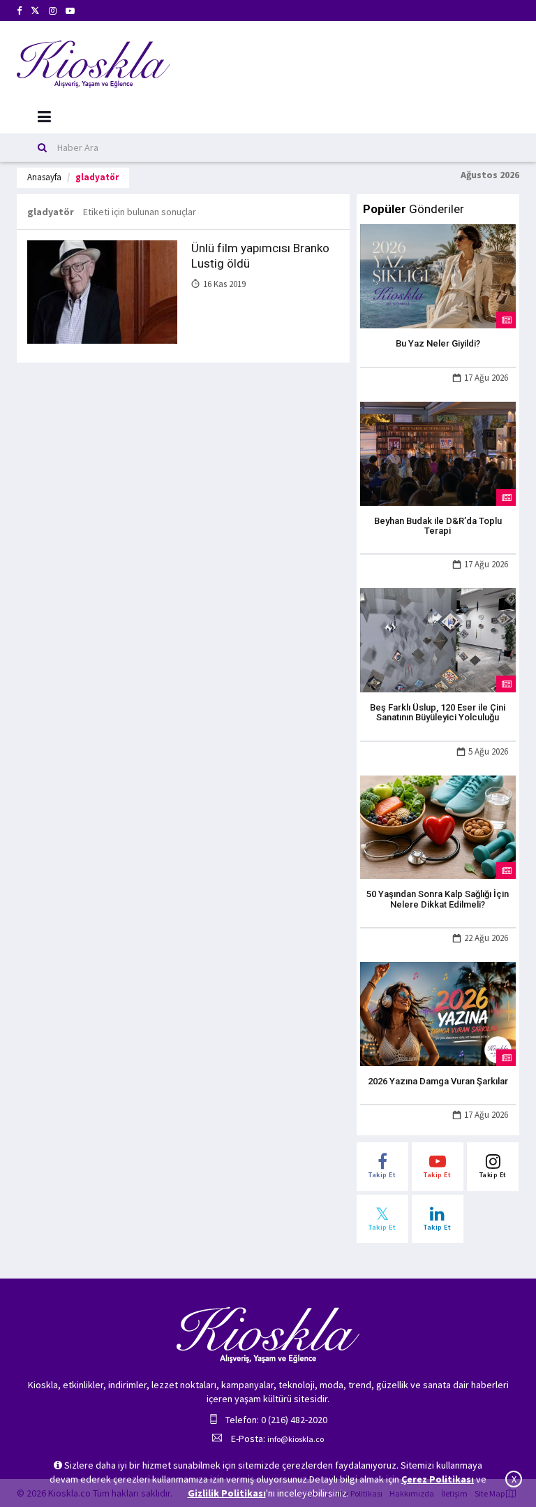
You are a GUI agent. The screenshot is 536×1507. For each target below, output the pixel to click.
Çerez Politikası (437, 1479)
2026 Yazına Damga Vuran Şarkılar (438, 1081)
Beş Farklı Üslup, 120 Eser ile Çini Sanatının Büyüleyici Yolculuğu (437, 712)
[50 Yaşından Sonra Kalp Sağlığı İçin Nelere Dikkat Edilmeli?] (438, 826)
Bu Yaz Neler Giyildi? (438, 343)
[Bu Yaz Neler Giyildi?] (438, 275)
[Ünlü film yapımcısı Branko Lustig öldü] (102, 291)
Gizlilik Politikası (227, 1493)
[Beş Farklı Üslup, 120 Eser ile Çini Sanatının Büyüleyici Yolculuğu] (438, 639)
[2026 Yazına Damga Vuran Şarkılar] (438, 1013)
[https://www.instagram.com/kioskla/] (53, 11)
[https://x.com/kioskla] (35, 11)
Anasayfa (44, 177)
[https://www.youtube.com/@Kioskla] (70, 11)
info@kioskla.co (295, 1439)
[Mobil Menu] (44, 117)
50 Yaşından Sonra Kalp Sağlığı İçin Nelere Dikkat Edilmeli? (437, 899)
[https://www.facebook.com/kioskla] (19, 11)
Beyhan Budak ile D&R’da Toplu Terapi (438, 526)
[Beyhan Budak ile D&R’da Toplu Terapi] (438, 452)
